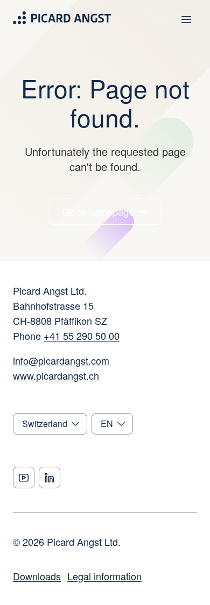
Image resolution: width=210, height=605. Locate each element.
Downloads (37, 576)
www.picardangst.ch (56, 375)
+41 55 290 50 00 (82, 336)
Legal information (104, 576)
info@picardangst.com (61, 360)
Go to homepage (98, 211)
